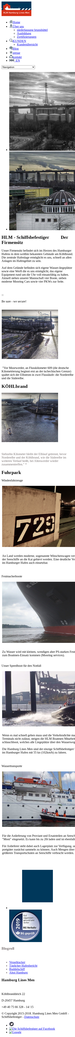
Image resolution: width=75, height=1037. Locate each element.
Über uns (18, 26)
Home (16, 22)
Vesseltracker (17, 962)
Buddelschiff (17, 969)
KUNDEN (19, 41)
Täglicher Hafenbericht (23, 965)
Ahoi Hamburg (18, 972)
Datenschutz (31, 1016)
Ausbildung (24, 33)
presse (16, 52)
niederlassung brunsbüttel (32, 30)
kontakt (17, 57)
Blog (16, 48)
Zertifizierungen (26, 36)
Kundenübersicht (27, 44)
